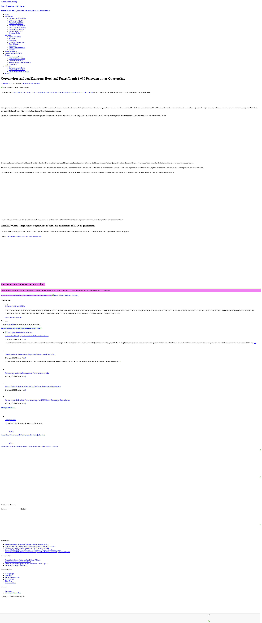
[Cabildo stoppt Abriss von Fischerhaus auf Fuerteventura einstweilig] (9, 369)
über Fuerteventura (11, 51)
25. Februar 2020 (6, 83)
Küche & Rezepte (15, 37)
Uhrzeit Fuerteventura (16, 60)
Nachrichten (9, 16)
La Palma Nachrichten (16, 24)
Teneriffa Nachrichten (16, 22)
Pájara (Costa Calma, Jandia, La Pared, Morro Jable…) (22, 560)
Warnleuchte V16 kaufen (17, 59)
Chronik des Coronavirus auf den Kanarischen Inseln (24, 236)
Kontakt (7, 73)
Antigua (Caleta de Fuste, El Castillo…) (18, 562)
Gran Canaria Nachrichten (17, 27)
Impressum (8, 591)
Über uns (8, 66)
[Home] (9, 416)
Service (7, 55)
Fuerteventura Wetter (16, 57)
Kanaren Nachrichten (16, 20)
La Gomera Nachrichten (17, 25)
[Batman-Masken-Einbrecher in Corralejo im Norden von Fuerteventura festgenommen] (9, 383)
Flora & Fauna (13, 44)
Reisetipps (12, 40)
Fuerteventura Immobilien (13, 53)
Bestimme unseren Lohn (17, 68)
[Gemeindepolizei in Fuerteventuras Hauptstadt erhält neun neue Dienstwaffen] (9, 351)
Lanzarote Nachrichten (16, 29)
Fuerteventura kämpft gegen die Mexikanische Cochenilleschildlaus (27, 336)
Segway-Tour (9, 579)
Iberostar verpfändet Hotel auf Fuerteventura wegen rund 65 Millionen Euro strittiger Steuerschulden (37, 400)
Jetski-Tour (8, 575)
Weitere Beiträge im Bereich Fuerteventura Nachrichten (20, 328)
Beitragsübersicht (7, 407)
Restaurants (12, 38)
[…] (255, 343)
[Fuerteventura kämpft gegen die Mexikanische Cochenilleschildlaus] (18, 332)
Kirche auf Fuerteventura (17, 48)
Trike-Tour (8, 581)
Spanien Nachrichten (16, 31)
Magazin (8, 35)
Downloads (12, 64)
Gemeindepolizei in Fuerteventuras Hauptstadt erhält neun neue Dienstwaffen (30, 354)
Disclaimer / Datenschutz (13, 593)
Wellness (12, 49)
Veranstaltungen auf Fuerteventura (20, 62)
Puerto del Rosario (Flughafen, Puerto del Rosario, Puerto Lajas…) (26, 564)
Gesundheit (12, 46)
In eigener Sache (14, 33)
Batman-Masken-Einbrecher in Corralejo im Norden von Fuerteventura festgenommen (33, 386)
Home (7, 14)
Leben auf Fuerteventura (17, 42)
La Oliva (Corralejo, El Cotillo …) (16, 565)
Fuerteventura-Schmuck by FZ (19, 71)
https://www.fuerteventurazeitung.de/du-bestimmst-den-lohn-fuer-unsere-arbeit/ (26, 295)
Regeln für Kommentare (17, 70)
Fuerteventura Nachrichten (17, 18)
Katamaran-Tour (10, 583)
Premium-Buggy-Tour (12, 577)
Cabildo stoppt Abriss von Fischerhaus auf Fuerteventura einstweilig (27, 373)
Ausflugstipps (9, 574)
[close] (209, 615)
